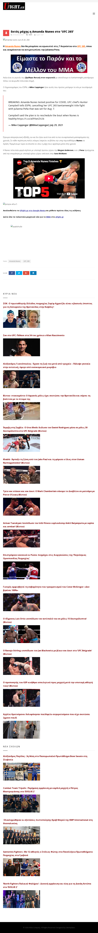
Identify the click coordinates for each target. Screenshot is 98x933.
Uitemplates (70, 927)
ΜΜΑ (48, 217)
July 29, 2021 (56, 125)
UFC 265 (81, 46)
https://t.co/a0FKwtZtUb (30, 118)
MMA (30, 35)
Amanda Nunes (13, 46)
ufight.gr (59, 217)
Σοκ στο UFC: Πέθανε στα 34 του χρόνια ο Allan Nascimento (33, 335)
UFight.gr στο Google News (32, 210)
